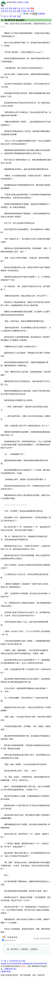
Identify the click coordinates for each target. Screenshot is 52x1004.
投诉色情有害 (16, 964)
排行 (6, 11)
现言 (10, 8)
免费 (18, 11)
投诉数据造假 (27, 964)
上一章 (9, 16)
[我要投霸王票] (10, 969)
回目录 (15, 961)
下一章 (3, 16)
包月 (14, 11)
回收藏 (3, 964)
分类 (2, 11)
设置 (19, 16)
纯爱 (14, 8)
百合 (28, 8)
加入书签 (21, 961)
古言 (6, 8)
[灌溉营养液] (6, 971)
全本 (10, 11)
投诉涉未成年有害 (40, 964)
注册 (26, 2)
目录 (14, 16)
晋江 (15, 2)
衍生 (18, 8)
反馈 (32, 11)
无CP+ (23, 8)
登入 (22, 2)
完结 (32, 8)
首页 (2, 8)
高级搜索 (41, 14)
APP (28, 11)
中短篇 (23, 11)
